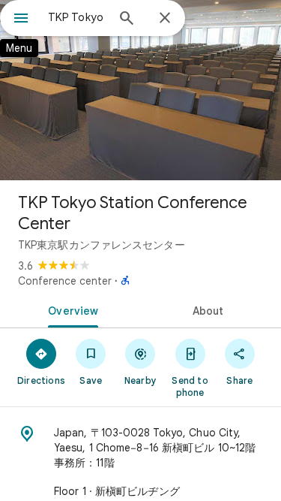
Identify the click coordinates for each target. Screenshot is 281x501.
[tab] (70, 309)
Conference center (65, 281)
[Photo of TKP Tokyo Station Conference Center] (140, 90)
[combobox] (77, 17)
